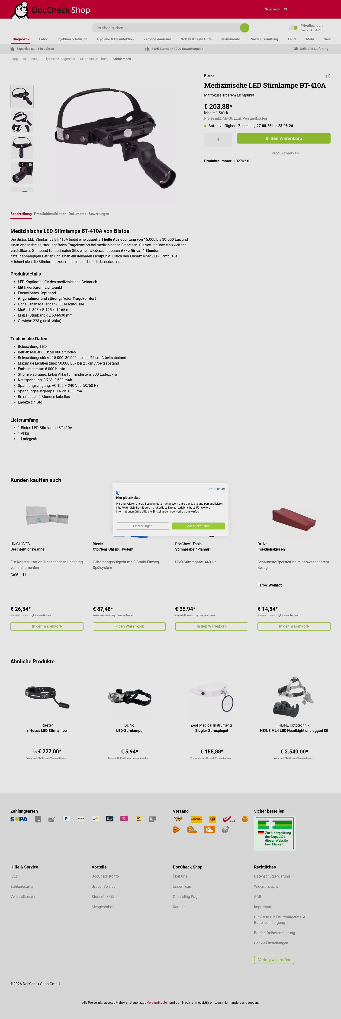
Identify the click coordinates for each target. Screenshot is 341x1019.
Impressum (217, 489)
